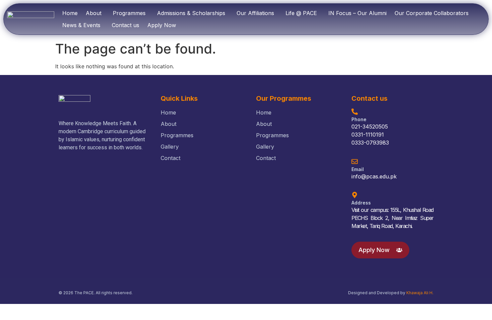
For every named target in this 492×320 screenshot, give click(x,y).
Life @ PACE (301, 13)
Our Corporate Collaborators (432, 13)
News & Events (81, 25)
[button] (95, 13)
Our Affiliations (255, 13)
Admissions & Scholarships (191, 13)
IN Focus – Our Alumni (357, 13)
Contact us (125, 25)
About (93, 13)
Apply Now (161, 25)
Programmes (129, 13)
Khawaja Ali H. (419, 292)
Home (70, 13)
